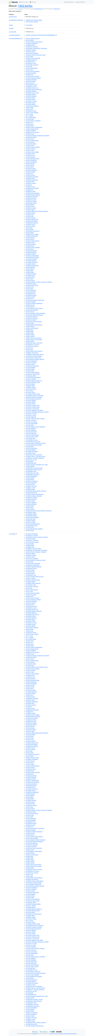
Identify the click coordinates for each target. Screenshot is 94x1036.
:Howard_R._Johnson (32, 346)
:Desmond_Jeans (31, 199)
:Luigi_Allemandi (31, 292)
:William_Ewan (30, 489)
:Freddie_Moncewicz (32, 451)
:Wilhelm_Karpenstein (32, 188)
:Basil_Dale (29, 329)
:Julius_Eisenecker (31, 160)
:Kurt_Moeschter (31, 290)
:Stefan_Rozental (31, 274)
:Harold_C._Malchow (32, 46)
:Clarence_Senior (31, 376)
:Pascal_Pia (29, 298)
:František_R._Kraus (32, 440)
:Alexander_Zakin (31, 471)
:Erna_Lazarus (30, 206)
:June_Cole (29, 122)
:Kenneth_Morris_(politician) (34, 455)
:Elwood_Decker (31, 94)
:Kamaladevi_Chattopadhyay (34, 325)
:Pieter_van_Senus (31, 486)
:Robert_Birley (30, 385)
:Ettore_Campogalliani (32, 255)
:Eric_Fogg (29, 69)
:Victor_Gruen (30, 186)
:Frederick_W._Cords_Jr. (32, 344)
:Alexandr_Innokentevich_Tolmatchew (36, 48)
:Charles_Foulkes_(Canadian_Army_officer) (37, 135)
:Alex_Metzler (30, 466)
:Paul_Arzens (30, 239)
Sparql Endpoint (80, 2)
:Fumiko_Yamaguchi (32, 43)
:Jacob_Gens (30, 287)
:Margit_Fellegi (30, 553)
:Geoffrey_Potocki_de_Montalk (34, 395)
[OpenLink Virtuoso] (35, 1031)
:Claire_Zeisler (30, 369)
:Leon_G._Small (30, 522)
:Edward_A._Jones (31, 86)
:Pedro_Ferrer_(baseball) (33, 58)
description (13, 16)
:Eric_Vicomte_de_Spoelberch (34, 42)
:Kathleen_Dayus (31, 512)
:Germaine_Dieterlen (32, 310)
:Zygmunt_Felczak (31, 805)
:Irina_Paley (29, 229)
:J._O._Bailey (29, 116)
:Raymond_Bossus (31, 60)
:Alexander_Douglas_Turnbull (34, 468)
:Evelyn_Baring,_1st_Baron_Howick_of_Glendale (39, 282)
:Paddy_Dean (30, 547)
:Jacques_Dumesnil (31, 259)
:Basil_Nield (29, 331)
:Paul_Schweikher (31, 482)
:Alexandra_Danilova (32, 223)
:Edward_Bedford (31, 91)
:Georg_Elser (30, 145)
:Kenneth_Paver (31, 519)
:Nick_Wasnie (30, 326)
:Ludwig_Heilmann (31, 170)
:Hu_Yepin (29, 227)
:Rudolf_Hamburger (32, 180)
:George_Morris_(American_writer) (35, 55)
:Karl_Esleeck (30, 506)
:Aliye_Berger (30, 246)
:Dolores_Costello (31, 201)
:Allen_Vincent (30, 305)
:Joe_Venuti (29, 288)
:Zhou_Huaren (30, 242)
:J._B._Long (29, 114)
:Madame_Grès (30, 293)
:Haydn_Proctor (31, 453)
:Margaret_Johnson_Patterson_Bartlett (37, 537)
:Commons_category (32, 21)
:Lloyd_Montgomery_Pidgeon (34, 529)
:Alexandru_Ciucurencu (32, 474)
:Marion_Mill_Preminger (33, 580)
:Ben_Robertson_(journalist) (34, 339)
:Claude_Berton (30, 907)
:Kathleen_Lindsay (31, 514)
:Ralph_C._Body (30, 487)
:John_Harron (30, 311)
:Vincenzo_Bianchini (32, 318)
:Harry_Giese (30, 150)
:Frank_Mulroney (31, 433)
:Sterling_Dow (30, 61)
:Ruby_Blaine (30, 272)
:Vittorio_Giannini (31, 320)
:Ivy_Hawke (29, 56)
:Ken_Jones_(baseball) (32, 517)
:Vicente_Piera (30, 277)
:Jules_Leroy (30, 124)
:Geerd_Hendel (30, 99)
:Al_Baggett (29, 461)
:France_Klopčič (30, 402)
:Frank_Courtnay (31, 420)
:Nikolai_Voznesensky (32, 265)
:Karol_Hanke (30, 509)
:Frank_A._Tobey (31, 415)
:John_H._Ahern (30, 578)
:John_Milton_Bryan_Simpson (34, 351)
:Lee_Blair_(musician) (32, 65)
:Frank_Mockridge (31, 431)
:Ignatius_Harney (31, 111)
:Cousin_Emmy (30, 392)
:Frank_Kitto (30, 425)
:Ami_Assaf (29, 278)
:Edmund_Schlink (31, 137)
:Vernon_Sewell (30, 218)
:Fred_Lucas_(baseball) (32, 975)
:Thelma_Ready (30, 581)
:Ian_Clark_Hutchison (32, 106)
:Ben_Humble (30, 336)
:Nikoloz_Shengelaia (32, 236)
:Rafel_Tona (29, 74)
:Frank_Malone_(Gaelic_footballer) (35, 427)
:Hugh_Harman (30, 157)
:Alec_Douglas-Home (32, 129)
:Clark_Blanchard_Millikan (33, 377)
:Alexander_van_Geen (32, 473)
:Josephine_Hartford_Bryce (33, 914)
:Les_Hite (29, 66)
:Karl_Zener (29, 507)
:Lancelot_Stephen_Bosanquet (34, 315)
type (11, 25)
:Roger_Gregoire (31, 50)
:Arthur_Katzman (31, 502)
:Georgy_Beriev (30, 213)
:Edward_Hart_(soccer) (32, 93)
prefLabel (12, 31)
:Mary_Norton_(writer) (32, 234)
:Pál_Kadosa (30, 249)
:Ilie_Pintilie (29, 107)
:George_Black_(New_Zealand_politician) (37, 211)
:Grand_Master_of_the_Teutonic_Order (37, 667)
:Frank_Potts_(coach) (32, 436)
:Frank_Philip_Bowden (32, 435)
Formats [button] (33, 2)
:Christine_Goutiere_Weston (34, 356)
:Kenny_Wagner (31, 520)
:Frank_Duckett (30, 538)
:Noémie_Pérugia (31, 295)
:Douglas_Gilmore (31, 203)
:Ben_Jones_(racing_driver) (33, 338)
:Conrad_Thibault (31, 389)
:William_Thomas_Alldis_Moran (34, 354)
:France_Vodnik (30, 404)
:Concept (29, 25)
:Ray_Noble (29, 270)
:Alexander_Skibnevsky (32, 565)
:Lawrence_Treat (31, 63)
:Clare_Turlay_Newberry (33, 372)
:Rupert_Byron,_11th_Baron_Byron (35, 456)
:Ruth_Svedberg (31, 301)
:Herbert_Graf (30, 155)
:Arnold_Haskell (31, 81)
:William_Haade (30, 387)
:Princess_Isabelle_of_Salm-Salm (35, 300)
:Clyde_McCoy (30, 306)
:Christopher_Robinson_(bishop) (35, 359)
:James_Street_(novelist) (33, 247)
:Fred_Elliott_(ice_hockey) (33, 441)
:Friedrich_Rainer (31, 144)
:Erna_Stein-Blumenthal (33, 524)
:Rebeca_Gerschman (32, 352)
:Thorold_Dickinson (32, 316)
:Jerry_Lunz (29, 348)
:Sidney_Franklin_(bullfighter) (34, 303)
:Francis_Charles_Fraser (33, 407)
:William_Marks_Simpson (33, 583)
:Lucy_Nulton (30, 543)
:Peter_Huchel (30, 175)
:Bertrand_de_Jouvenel (32, 132)
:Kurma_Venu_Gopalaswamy (34, 127)
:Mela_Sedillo (30, 545)
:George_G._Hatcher (32, 535)
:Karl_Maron (30, 167)
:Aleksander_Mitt (31, 463)
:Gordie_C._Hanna (31, 101)
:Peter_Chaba (30, 484)
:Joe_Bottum (30, 736)
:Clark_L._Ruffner (31, 379)
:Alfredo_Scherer (31, 254)
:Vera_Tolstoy (30, 570)
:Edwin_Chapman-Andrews (33, 566)
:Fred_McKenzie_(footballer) (34, 445)
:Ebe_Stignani (30, 204)
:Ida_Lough (29, 109)
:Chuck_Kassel (30, 364)
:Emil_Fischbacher (31, 96)
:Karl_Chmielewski (31, 162)
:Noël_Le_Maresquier (32, 328)
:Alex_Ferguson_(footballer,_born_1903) (37, 464)
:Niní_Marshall (30, 267)
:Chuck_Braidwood (31, 361)
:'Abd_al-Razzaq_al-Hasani (33, 78)
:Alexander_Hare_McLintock (34, 469)
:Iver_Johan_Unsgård (32, 112)
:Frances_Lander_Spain (32, 405)
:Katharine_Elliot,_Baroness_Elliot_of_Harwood (38, 510)
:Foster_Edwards (31, 400)
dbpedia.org (57, 9)
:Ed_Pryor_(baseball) (32, 53)
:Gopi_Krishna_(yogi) (32, 285)
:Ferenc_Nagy (30, 209)
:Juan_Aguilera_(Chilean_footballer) (35, 313)
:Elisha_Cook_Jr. (30, 224)
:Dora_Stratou (30, 280)
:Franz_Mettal (30, 573)
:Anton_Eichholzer (31, 79)
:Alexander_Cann (31, 575)
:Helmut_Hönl (30, 153)
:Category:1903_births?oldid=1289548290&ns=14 (41, 35)
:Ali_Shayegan (30, 478)
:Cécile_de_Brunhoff (32, 196)
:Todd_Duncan (30, 275)
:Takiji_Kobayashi (31, 252)
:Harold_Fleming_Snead (33, 382)
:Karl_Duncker (30, 163)
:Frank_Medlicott (31, 430)
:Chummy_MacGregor (32, 366)
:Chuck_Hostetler (31, 362)
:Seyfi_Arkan (30, 119)
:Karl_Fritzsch (30, 165)
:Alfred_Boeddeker (31, 476)
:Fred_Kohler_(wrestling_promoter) (36, 443)
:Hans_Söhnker (30, 148)
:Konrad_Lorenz (31, 168)
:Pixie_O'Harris (30, 501)
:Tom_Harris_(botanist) (32, 76)
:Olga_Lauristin (30, 297)
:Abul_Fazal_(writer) (32, 221)
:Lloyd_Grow (30, 527)
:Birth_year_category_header (34, 20)
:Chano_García (30, 51)
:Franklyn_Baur (30, 438)
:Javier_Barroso (30, 787)
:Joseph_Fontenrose (32, 262)
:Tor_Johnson (30, 764)
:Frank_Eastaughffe (31, 423)
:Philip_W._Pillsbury (31, 497)
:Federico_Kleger (31, 208)
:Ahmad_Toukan (31, 244)
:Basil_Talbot (30, 333)
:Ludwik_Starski (31, 264)
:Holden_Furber (31, 102)
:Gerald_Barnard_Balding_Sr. (34, 380)
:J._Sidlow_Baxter (31, 117)
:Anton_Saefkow (31, 130)
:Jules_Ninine (30, 125)
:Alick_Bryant (30, 479)
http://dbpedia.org (38, 9)
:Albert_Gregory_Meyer (32, 193)
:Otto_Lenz (29, 173)
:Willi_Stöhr (29, 190)
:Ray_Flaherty (30, 269)
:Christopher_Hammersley (33, 357)
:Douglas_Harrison (31, 84)
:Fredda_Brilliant (31, 450)
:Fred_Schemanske (31, 448)
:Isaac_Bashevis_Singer (32, 158)
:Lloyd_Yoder (30, 530)
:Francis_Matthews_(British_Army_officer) (37, 412)
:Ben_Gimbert (30, 334)
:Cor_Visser (29, 390)
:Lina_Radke (30, 232)
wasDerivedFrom (14, 35)
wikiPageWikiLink (15, 38)
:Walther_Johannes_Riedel (33, 548)
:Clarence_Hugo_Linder (32, 374)
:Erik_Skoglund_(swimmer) (33, 399)
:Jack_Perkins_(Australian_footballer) (36, 552)
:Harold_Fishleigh (31, 504)
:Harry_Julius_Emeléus (32, 152)
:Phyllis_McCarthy (31, 499)
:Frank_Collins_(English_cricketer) (35, 418)
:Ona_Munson (30, 237)
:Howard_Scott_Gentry (32, 257)
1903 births (25, 6)
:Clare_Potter (30, 371)
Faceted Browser (69, 2)
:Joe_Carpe (29, 349)
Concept (20, 9)
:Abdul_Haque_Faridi (32, 219)
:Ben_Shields (30, 341)
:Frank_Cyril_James (31, 422)
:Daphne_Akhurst (31, 198)
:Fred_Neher (30, 446)
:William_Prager (31, 191)
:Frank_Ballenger (31, 417)
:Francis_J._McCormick (32, 408)
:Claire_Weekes (30, 367)
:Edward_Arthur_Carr (32, 88)
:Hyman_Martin (30, 104)
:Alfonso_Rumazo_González (34, 397)
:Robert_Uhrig (30, 178)
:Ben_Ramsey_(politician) (33, 195)
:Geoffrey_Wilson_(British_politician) (36, 491)
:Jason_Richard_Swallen (32, 71)
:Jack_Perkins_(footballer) (33, 120)
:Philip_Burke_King (31, 492)
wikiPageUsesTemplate (16, 20)
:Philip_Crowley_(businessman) (34, 494)
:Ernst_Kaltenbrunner (32, 140)
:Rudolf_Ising (30, 181)
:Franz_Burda (30, 142)
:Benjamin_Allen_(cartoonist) (34, 343)
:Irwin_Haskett (30, 384)
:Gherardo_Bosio (31, 283)
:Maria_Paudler (30, 171)
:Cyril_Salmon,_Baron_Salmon (34, 308)
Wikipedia (35, 1033)
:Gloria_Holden (30, 226)
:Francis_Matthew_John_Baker (34, 410)
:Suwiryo (29, 185)
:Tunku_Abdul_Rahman (32, 241)
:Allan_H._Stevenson (32, 481)
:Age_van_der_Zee (31, 459)
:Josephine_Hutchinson (32, 231)
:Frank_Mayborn (31, 428)
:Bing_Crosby (30, 134)
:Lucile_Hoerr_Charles (32, 542)
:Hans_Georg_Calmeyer (33, 147)
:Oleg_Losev (30, 214)
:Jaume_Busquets (31, 260)
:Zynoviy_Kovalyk (31, 73)
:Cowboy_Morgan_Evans (33, 394)
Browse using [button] (24, 2)
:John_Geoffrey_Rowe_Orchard (34, 576)
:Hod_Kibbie (30, 40)
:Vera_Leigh (29, 216)
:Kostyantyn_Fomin (31, 525)
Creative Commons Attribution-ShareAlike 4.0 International (63, 1033)
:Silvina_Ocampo (31, 183)
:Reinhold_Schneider (32, 176)
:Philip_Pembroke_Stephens (34, 496)
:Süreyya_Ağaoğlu (31, 250)
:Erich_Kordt (30, 139)
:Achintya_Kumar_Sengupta (34, 321)
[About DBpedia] (13, 2)
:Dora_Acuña (30, 83)
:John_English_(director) (33, 38)
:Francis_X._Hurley (31, 413)
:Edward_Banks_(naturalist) (34, 89)
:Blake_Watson (30, 45)
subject (12, 534)
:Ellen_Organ (30, 323)
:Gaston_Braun (30, 97)
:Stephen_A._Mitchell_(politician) (35, 458)
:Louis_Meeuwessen (32, 68)
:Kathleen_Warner (31, 515)
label (11, 28)
